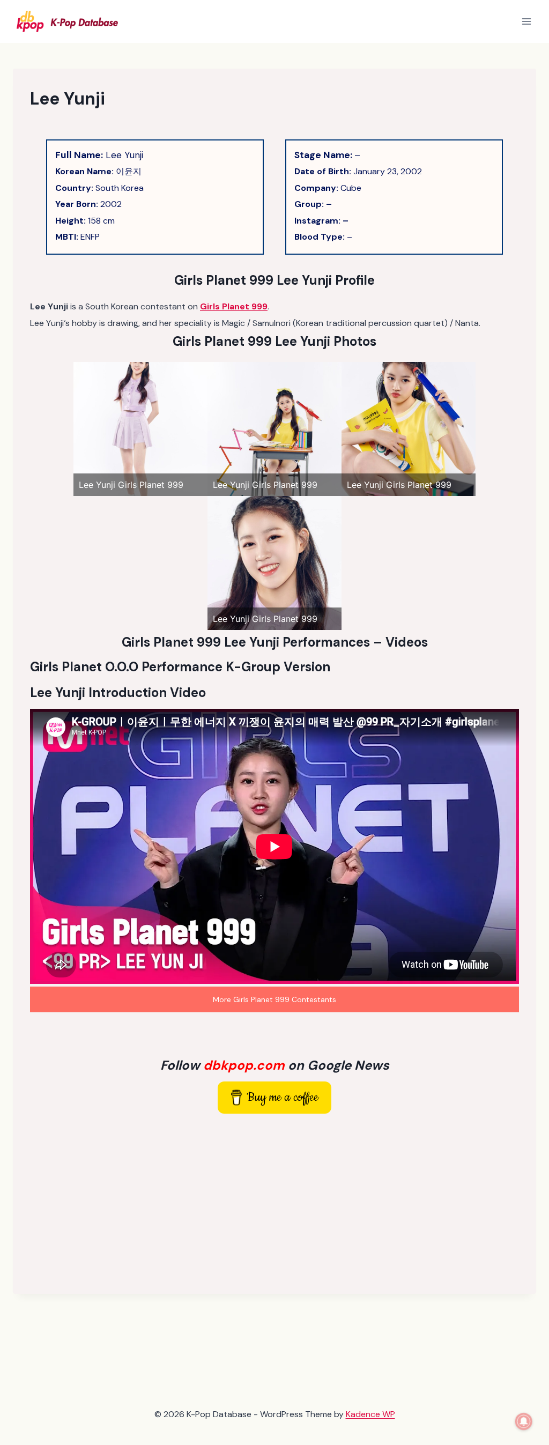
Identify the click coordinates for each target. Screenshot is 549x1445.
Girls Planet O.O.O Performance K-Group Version (180, 666)
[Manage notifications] (523, 1421)
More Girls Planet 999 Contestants (274, 999)
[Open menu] (526, 21)
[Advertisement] (274, 1202)
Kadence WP (370, 1414)
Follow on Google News (274, 1065)
